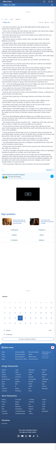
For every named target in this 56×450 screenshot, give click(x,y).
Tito (30, 404)
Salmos (17, 388)
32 (9, 318)
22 (9, 313)
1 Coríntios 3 (14, 240)
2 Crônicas (18, 377)
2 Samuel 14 (41, 230)
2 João (43, 404)
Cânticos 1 (42, 240)
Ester (16, 384)
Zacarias (44, 386)
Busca (3, 359)
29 (46, 313)
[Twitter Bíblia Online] (37, 436)
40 (51, 318)
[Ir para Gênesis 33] (3, 170)
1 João (43, 402)
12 (9, 307)
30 (51, 313)
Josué (3, 381)
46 (30, 323)
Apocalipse (45, 411)
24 (20, 313)
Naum (43, 377)
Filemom (31, 406)
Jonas (43, 372)
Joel (30, 388)
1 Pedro (31, 413)
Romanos (4, 411)
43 (15, 323)
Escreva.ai (4, 423)
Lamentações (32, 379)
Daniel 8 (14, 235)
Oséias (30, 386)
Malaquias (45, 388)
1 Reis (16, 370)
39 (46, 318)
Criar (48, 22)
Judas (43, 409)
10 (51, 302)
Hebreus (31, 409)
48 (40, 323)
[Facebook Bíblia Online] (30, 436)
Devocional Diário (20, 354)
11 (4, 307)
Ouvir (41, 22)
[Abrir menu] (51, 1)
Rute (3, 386)
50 (51, 323)
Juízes (3, 384)
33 (15, 318)
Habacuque (45, 379)
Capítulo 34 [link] (17, 19)
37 (35, 318)
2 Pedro (44, 399)
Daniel (30, 384)
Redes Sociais (32, 356)
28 (40, 313)
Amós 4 (42, 235)
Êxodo (3, 372)
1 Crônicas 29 (14, 230)
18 (40, 307)
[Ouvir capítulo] (52, 5)
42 (9, 323)
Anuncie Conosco (33, 359)
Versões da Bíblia (20, 352)
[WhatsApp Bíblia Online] (26, 436)
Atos (3, 409)
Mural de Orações (33, 352)
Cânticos (31, 372)
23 (15, 313)
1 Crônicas (18, 374)
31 (4, 318)
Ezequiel (31, 381)
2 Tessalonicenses (20, 413)
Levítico (4, 374)
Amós (30, 391)
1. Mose (11, 19)
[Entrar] (44, 1)
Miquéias (44, 374)
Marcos (4, 402)
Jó (15, 386)
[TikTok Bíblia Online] (34, 436)
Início (3, 352)
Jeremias (31, 377)
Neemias (17, 381)
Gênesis (4, 370)
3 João (43, 406)
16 (30, 307)
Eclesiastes (32, 370)
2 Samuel (4, 391)
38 (40, 318)
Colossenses (18, 409)
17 (35, 307)
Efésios (17, 404)
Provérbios (18, 391)
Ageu (43, 384)
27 (35, 313)
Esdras (17, 379)
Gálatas (17, 402)
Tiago (30, 411)
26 (30, 313)
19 (46, 307)
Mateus (4, 399)
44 (20, 323)
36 (30, 318)
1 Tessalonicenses (20, 411)
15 (25, 307)
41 (4, 323)
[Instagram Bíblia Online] (18, 436)
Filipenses (18, 406)
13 (15, 307)
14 (20, 307)
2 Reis (16, 372)
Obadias (44, 370)
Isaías (30, 374)
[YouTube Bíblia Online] (22, 436)
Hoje (3, 354)
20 (51, 307)
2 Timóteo (31, 402)
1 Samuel (4, 388)
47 (35, 323)
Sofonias (44, 381)
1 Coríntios (5, 413)
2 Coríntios (18, 399)
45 (25, 323)
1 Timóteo (31, 399)
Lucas (3, 404)
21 (4, 313)
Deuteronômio (6, 379)
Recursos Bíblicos (20, 356)
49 (46, 323)
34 (9, 5)
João (3, 406)
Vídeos (30, 354)
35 (25, 318)
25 (25, 313)
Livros (6, 19)
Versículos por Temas (21, 359)
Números (4, 377)
